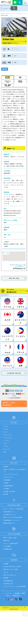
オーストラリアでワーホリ (11, 474)
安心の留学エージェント (10, 514)
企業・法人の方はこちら (10, 575)
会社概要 (6, 563)
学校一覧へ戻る (14, 278)
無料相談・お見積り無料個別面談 (9, 403)
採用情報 (6, 578)
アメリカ (6, 426)
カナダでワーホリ (8, 477)
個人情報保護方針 (8, 581)
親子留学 (6, 494)
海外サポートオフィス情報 (11, 569)
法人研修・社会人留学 (9, 491)
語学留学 (6, 466)
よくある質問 (7, 546)
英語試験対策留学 (8, 485)
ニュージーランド (8, 437)
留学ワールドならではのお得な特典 (13, 517)
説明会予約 (6, 540)
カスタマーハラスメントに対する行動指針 (15, 586)
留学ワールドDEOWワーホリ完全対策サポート (15, 470)
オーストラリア (8, 435)
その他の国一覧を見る (14, 373)
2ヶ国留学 (6, 488)
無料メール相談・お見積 (10, 537)
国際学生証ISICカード (9, 523)
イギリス (6, 429)
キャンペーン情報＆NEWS (11, 543)
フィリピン (17, 49)
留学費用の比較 (8, 549)
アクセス (6, 572)
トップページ (8, 593)
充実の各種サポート (9, 511)
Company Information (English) (12, 566)
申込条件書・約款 (8, 583)
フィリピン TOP (6, 8)
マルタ (5, 443)
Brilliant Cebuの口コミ (17, 264)
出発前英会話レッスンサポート (12, 520)
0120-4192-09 (16, 390)
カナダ (5, 432)
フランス (6, 446)
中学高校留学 (7, 480)
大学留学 (6, 483)
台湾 (5, 452)
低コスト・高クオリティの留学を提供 (13, 509)
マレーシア (6, 449)
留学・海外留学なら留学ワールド (16, 607)
